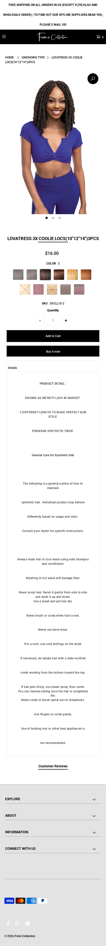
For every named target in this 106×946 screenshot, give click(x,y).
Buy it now (53, 351)
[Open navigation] (12, 36)
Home (9, 57)
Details (12, 368)
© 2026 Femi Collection (19, 936)
